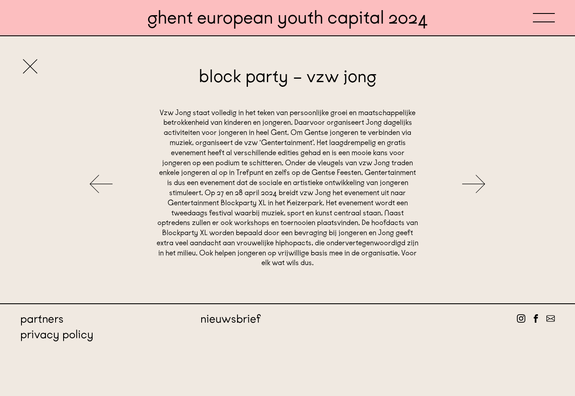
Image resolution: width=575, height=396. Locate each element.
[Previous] (101, 185)
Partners (42, 319)
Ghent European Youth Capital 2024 (287, 17)
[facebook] (536, 319)
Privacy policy (56, 334)
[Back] (30, 67)
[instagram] (521, 319)
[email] (550, 319)
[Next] (474, 185)
